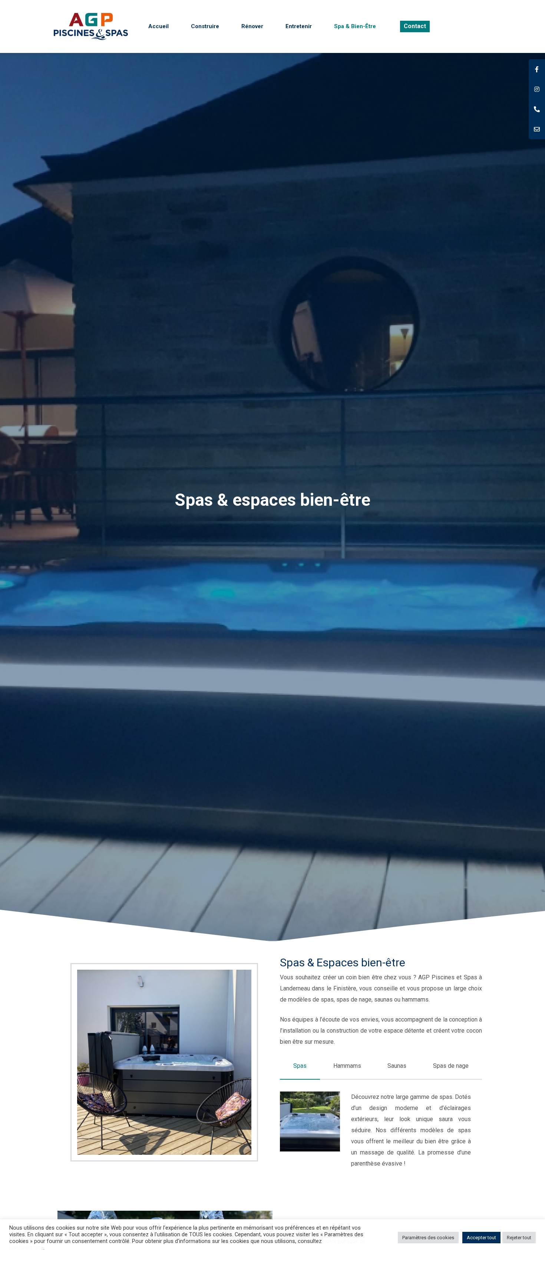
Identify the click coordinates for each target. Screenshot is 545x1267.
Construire (205, 26)
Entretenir (298, 26)
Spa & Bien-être (355, 26)
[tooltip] (537, 69)
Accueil (158, 26)
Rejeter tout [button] (519, 1237)
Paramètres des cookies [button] (428, 1237)
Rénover (252, 26)
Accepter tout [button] (481, 1237)
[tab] (300, 1066)
